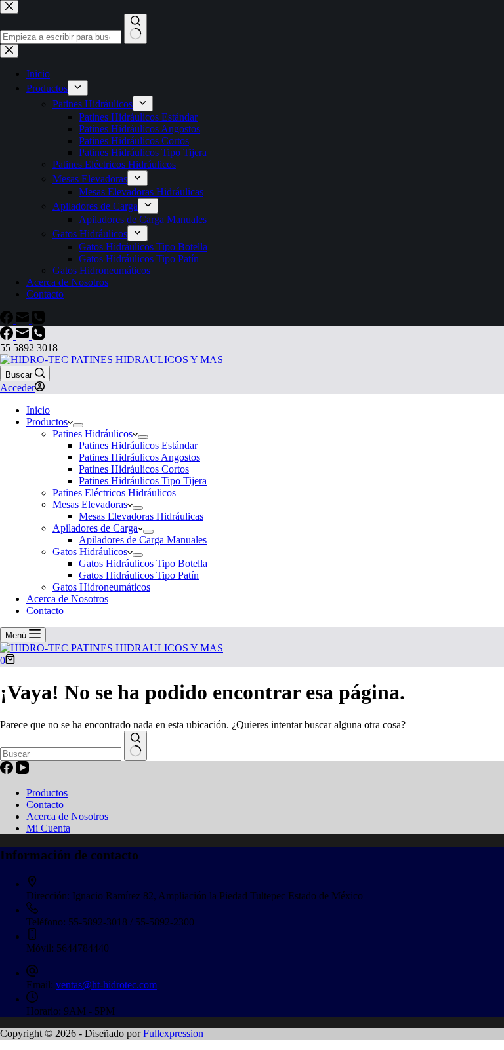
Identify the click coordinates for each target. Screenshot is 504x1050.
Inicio (38, 410)
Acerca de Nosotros (67, 598)
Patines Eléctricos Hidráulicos (114, 492)
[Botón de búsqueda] (135, 746)
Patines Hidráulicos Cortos (134, 469)
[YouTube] (22, 770)
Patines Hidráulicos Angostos (139, 457)
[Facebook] (8, 335)
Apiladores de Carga (95, 528)
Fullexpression (173, 1033)
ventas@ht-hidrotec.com (106, 984)
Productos (47, 421)
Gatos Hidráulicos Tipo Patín (139, 575)
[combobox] (60, 754)
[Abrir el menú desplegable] (78, 425)
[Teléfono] (38, 335)
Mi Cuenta (48, 828)
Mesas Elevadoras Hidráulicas (141, 516)
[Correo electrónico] (24, 335)
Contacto (45, 610)
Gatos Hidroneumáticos (101, 587)
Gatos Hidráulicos (89, 551)
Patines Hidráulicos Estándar (138, 445)
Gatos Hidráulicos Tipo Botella (143, 563)
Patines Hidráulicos (92, 433)
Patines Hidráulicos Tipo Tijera (143, 480)
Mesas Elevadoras (89, 504)
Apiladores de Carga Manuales (143, 539)
